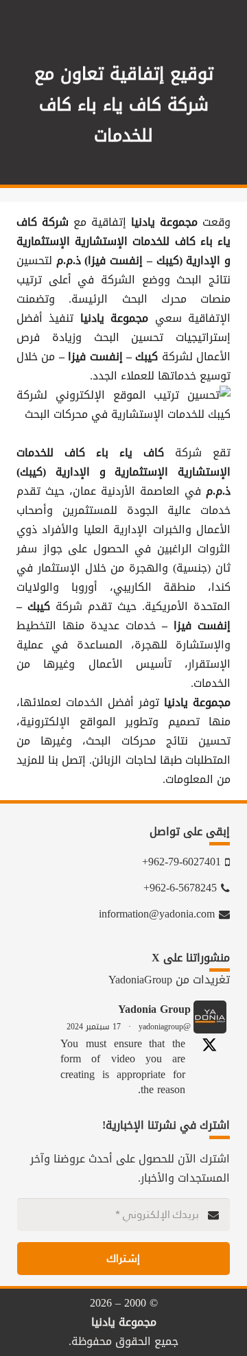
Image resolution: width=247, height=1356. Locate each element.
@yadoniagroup (165, 1026)
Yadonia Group (154, 1009)
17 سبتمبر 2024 (94, 1026)
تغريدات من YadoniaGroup (169, 979)
